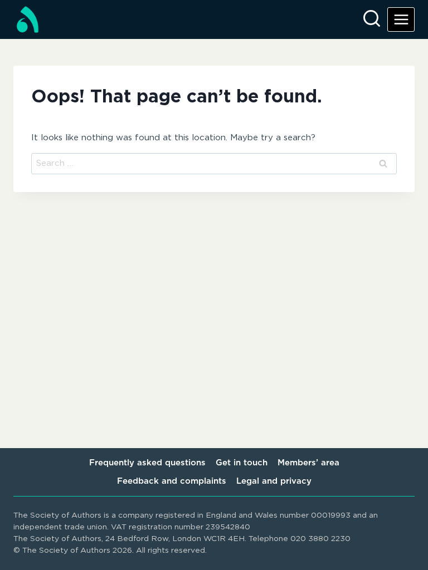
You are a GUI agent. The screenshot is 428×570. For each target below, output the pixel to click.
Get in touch (242, 463)
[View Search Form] (372, 19)
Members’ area (308, 463)
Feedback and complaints (171, 481)
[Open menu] (401, 19)
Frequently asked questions (147, 463)
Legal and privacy (274, 481)
